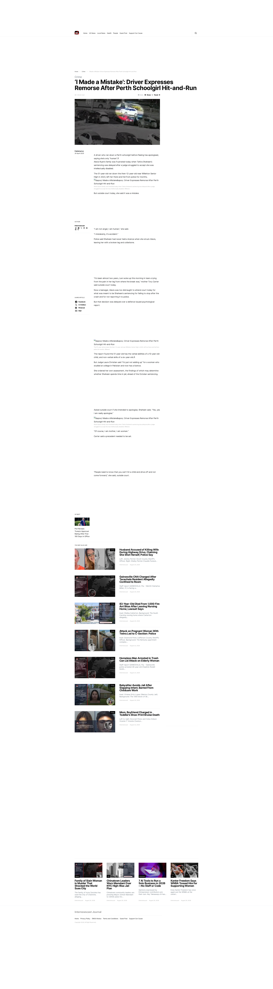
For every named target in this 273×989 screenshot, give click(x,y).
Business (142, 876)
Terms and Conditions (110, 918)
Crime (83, 71)
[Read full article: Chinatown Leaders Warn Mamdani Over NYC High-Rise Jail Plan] (120, 882)
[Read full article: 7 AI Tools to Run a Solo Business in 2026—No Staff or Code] (152, 882)
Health (109, 33)
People (115, 33)
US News (92, 33)
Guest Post (123, 33)
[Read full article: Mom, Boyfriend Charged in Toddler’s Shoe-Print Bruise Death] (117, 722)
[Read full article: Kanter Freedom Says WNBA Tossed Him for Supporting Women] (184, 882)
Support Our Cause (135, 33)
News (77, 876)
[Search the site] (195, 33)
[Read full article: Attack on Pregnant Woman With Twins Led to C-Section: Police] (117, 641)
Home (85, 33)
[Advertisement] (136, 15)
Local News (101, 33)
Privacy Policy (85, 918)
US (108, 876)
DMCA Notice (96, 918)
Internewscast (80, 226)
